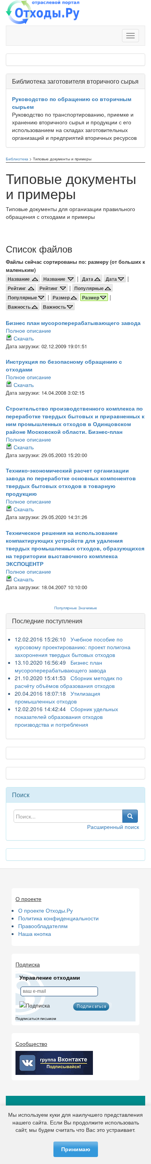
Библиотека (17, 159)
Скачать (23, 338)
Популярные (89, 288)
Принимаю (75, 1149)
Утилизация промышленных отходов (57, 697)
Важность (20, 306)
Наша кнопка (34, 933)
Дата (88, 278)
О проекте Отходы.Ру (45, 910)
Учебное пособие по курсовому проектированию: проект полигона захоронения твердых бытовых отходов (72, 647)
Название (20, 278)
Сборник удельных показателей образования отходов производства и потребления (66, 716)
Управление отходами (49, 978)
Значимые (87, 607)
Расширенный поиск (113, 826)
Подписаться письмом (35, 1018)
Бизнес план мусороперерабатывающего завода (73, 323)
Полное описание (28, 330)
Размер (62, 297)
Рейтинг (18, 288)
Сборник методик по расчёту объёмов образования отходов (68, 681)
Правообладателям (43, 926)
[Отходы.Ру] (42, 13)
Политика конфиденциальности (58, 918)
